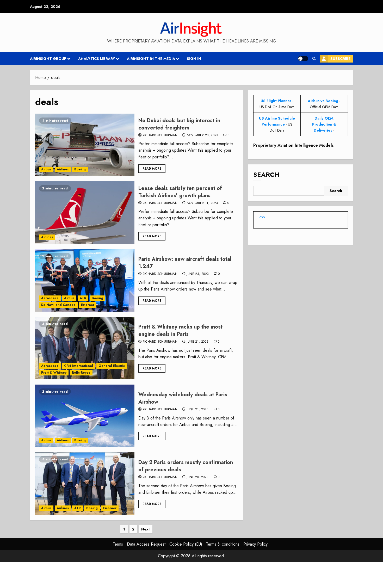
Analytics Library (96, 58)
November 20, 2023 (202, 135)
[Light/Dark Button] (303, 58)
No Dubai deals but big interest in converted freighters (179, 124)
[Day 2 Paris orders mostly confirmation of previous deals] (84, 483)
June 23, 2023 (198, 274)
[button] (314, 59)
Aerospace (50, 298)
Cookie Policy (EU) (185, 544)
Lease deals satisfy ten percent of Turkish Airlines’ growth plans (180, 191)
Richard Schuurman (160, 135)
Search (266, 174)
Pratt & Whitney (53, 372)
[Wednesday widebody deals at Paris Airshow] (84, 416)
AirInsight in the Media (151, 58)
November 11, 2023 (202, 203)
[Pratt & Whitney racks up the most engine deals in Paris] (84, 348)
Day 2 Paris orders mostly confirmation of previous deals (185, 466)
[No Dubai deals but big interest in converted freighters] (84, 145)
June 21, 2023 (198, 342)
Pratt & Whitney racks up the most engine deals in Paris (180, 330)
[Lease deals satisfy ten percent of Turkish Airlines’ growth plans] (84, 212)
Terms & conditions (222, 544)
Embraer (87, 304)
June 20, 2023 (198, 477)
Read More (152, 168)
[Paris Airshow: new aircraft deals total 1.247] (84, 280)
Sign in (194, 58)
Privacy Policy (255, 544)
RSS (262, 217)
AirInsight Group (48, 58)
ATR (83, 298)
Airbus (46, 169)
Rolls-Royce (81, 372)
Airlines (63, 169)
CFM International (78, 365)
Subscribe (340, 58)
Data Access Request (146, 544)
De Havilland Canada (58, 304)
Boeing (80, 169)
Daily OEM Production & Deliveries (324, 124)
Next (145, 529)
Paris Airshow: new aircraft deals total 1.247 (184, 262)
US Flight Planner (276, 100)
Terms (118, 544)
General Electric (111, 365)
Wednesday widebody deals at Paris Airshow (182, 398)
